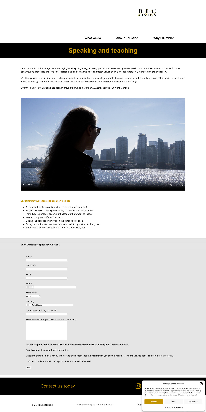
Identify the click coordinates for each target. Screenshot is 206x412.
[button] (201, 384)
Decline (173, 402)
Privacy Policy (170, 407)
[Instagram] (138, 386)
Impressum (179, 407)
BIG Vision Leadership (42, 405)
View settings (193, 402)
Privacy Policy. (166, 355)
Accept (154, 402)
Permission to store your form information (47, 350)
